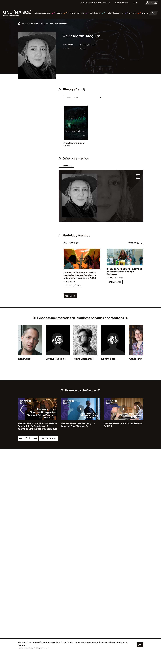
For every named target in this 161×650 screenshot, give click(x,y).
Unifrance (132, 13)
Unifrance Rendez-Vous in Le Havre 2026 (95, 3)
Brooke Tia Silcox (55, 358)
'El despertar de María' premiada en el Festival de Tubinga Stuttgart (124, 272)
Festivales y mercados (76, 13)
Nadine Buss (108, 358)
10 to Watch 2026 (121, 3)
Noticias (59, 13)
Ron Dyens (24, 358)
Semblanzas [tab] (66, 166)
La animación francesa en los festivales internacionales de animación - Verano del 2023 (80, 275)
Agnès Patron (136, 358)
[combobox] (83, 97)
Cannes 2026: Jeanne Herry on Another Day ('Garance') (78, 425)
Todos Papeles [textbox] (72, 97)
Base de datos (95, 13)
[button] (138, 176)
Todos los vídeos (48, 438)
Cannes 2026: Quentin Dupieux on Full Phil (123, 425)
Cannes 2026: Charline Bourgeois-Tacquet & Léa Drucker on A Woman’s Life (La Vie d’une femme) (37, 426)
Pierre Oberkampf (83, 358)
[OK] (139, 645)
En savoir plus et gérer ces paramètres (33, 648)
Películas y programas (42, 13)
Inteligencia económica (114, 13)
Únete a (145, 13)
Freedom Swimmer (74, 143)
